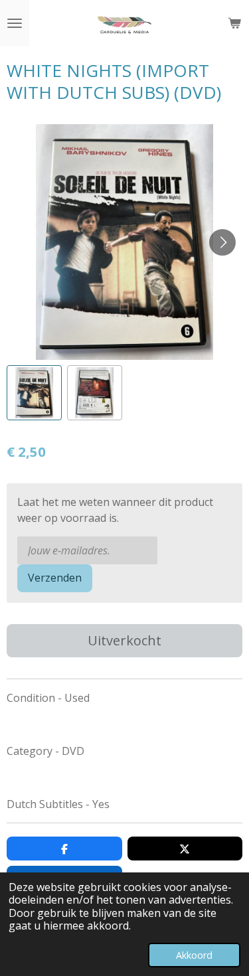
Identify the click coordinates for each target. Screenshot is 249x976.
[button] (34, 392)
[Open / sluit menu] (14, 23)
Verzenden (55, 577)
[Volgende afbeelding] (222, 242)
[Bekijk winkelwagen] (234, 23)
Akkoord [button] (194, 955)
